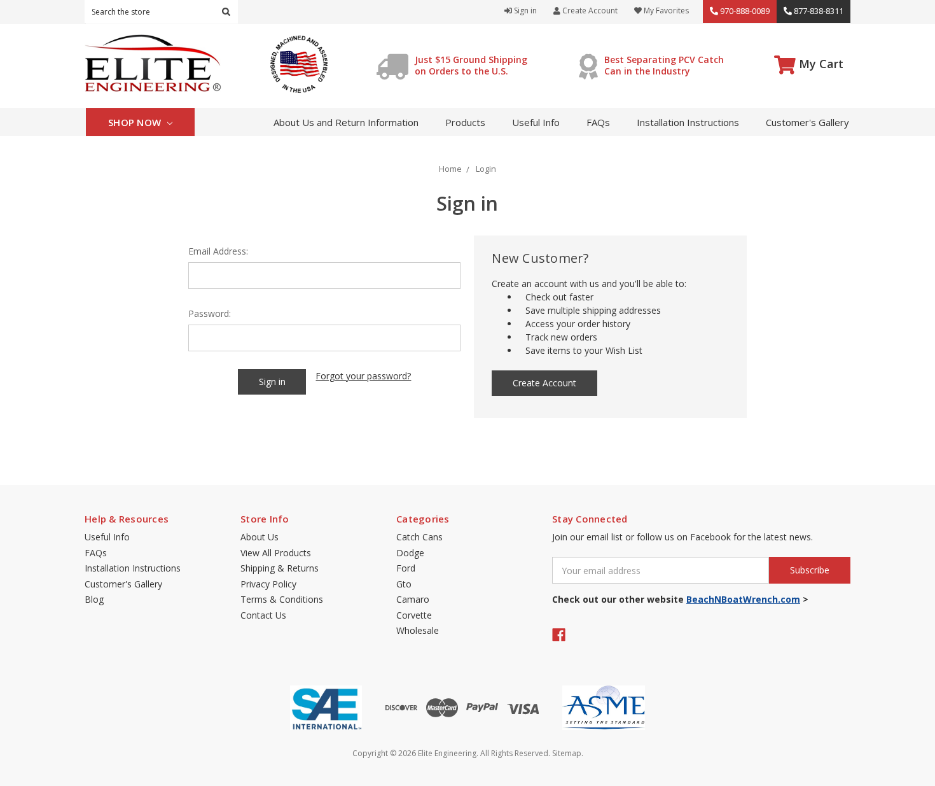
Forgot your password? (363, 376)
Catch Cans (419, 537)
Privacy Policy (268, 584)
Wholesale (417, 630)
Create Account (589, 10)
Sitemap (566, 753)
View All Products (275, 553)
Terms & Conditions (281, 599)
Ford (405, 568)
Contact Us (263, 615)
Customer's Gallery (807, 122)
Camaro (412, 599)
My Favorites (665, 10)
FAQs (598, 122)
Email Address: (218, 251)
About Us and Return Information (346, 122)
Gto (404, 584)
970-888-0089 (744, 11)
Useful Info (536, 122)
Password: (209, 313)
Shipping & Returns (279, 568)
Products (465, 122)
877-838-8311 (817, 11)
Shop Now (136, 122)
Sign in (524, 10)
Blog (94, 599)
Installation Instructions (688, 122)
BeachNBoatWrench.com (743, 599)
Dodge (410, 553)
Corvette (414, 615)
